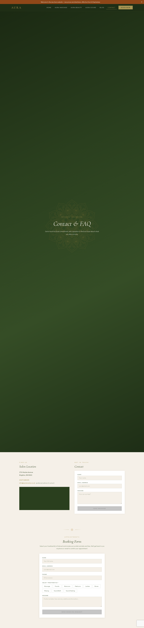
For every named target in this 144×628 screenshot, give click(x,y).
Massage (47, 586)
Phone (44, 574)
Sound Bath (57, 591)
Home (49, 7)
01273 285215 (24, 480)
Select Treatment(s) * (50, 582)
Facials (57, 586)
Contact (111, 7)
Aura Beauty (76, 7)
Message (80, 490)
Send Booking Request (72, 612)
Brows (97, 586)
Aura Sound (90, 7)
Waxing (46, 591)
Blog (102, 7)
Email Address (82, 482)
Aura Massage (61, 7)
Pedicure (78, 586)
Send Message (99, 508)
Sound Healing (70, 591)
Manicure (67, 586)
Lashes (87, 586)
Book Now (125, 7)
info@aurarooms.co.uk (27, 483)
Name (79, 474)
